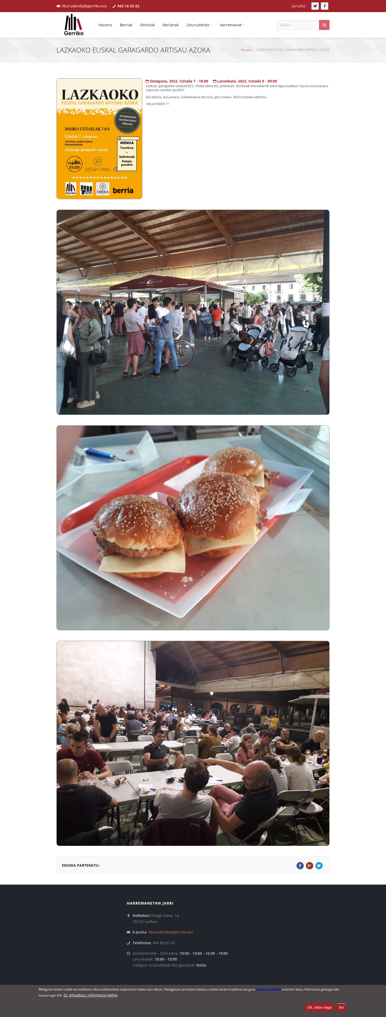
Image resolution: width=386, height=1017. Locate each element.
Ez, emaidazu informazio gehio (90, 995)
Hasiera (246, 50)
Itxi (341, 1007)
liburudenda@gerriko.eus (84, 5)
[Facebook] (300, 865)
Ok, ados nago (319, 1007)
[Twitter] (319, 865)
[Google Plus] (309, 865)
